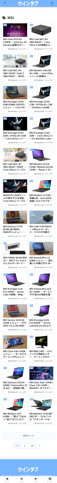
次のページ (28, 435)
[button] (51, 397)
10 (32, 445)
